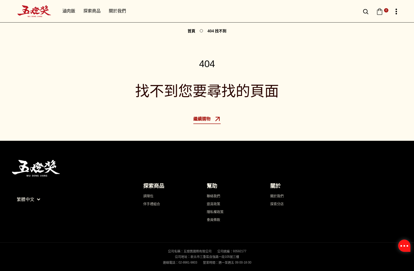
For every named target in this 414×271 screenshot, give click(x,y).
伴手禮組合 (151, 204)
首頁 (191, 31)
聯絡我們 (213, 196)
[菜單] (396, 11)
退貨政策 (213, 204)
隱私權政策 (215, 212)
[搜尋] (365, 11)
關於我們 (277, 196)
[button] (382, 11)
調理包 (148, 196)
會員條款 (213, 220)
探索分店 (277, 204)
